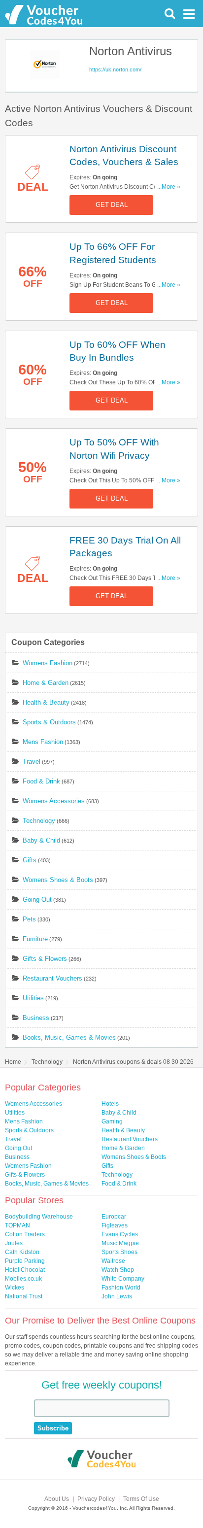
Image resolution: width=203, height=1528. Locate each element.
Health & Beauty (46, 702)
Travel (31, 761)
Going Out (37, 899)
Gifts (29, 860)
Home (13, 1061)
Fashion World (121, 1287)
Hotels (110, 1103)
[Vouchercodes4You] (101, 1460)
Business (36, 1017)
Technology (39, 820)
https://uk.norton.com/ (115, 69)
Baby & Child (41, 840)
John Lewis (117, 1296)
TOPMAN (17, 1225)
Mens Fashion (43, 742)
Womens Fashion (47, 663)
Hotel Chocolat (25, 1269)
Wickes (14, 1287)
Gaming (112, 1121)
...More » (168, 186)
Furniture (35, 939)
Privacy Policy (96, 1498)
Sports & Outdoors (49, 722)
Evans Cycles (120, 1234)
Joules (14, 1243)
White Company (123, 1278)
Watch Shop (118, 1269)
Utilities (33, 998)
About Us (56, 1498)
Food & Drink (41, 781)
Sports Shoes (119, 1252)
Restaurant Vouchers (52, 978)
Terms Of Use (141, 1498)
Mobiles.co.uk (23, 1278)
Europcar (114, 1216)
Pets (29, 919)
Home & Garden (45, 682)
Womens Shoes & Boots (58, 879)
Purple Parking (25, 1260)
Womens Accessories (54, 801)
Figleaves (115, 1225)
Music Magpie (120, 1243)
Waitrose (113, 1260)
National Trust (23, 1296)
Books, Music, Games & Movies (69, 1037)
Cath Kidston (22, 1252)
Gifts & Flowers (45, 958)
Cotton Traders (25, 1234)
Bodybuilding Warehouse (39, 1216)
